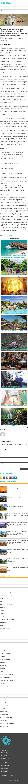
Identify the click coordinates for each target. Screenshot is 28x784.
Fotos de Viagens (5, 653)
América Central (5, 586)
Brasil (18, 504)
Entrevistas (3, 637)
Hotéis (2, 665)
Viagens (2, 720)
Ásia (1, 601)
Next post (24, 10)
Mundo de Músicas (5, 765)
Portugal (3, 705)
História (19, 522)
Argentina (3, 598)
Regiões (2, 711)
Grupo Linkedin (4, 755)
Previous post (4, 10)
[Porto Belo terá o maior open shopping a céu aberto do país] (14, 329)
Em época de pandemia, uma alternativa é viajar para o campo (14, 275)
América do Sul (11, 504)
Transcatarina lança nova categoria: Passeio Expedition (14, 349)
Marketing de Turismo (6, 674)
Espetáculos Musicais (6, 644)
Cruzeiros (3, 622)
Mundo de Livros (4, 767)
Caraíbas (2, 610)
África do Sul (4, 582)
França (2, 656)
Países (2, 702)
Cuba (1, 625)
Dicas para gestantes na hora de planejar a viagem (14, 387)
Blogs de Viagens (5, 604)
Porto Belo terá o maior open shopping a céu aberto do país (14, 331)
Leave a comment (4, 40)
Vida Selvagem (4, 726)
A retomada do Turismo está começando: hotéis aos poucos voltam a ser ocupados (14, 256)
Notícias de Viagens (19, 38)
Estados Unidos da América (8, 647)
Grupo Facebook (4, 753)
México (2, 683)
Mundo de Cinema (5, 768)
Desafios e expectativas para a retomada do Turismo (14, 368)
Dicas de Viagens (12, 487)
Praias (2, 708)
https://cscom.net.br (8, 235)
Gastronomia (4, 659)
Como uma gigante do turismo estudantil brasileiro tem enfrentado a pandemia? (14, 312)
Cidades (9, 495)
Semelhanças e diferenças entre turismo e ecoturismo (14, 424)
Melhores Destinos (5, 680)
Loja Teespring (4, 752)
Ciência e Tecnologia (13, 540)
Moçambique (3, 686)
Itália (1, 671)
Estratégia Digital (4, 770)
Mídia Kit (2, 749)
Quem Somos (4, 762)
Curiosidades (16, 531)
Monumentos (3, 689)
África (2, 579)
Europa (14, 522)
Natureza (3, 695)
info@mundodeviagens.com (7, 775)
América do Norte (5, 589)
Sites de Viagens (22, 513)
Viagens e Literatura (6, 723)
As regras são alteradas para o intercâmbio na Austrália (14, 293)
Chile (1, 613)
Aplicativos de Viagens (6, 595)
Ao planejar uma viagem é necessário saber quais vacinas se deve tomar (14, 406)
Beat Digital (3, 763)
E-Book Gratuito (4, 750)
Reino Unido (3, 714)
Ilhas (1, 668)
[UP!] (14, 782)
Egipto (22, 540)
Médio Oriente (4, 677)
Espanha (2, 641)
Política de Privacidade (5, 758)
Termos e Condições (5, 756)
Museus (2, 692)
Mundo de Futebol (5, 771)
